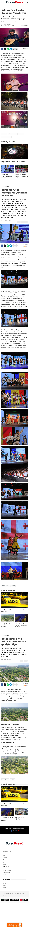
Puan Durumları (6, 877)
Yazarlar (5, 883)
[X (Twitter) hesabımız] (13, 831)
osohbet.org (14, 907)
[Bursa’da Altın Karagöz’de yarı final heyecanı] (7, 169)
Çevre (25, 660)
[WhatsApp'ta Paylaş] (8, 49)
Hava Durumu (6, 874)
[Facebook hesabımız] (11, 831)
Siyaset (4, 864)
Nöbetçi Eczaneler (7, 870)
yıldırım (21, 133)
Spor (4, 862)
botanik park (5, 779)
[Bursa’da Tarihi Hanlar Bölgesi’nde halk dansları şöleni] (21, 169)
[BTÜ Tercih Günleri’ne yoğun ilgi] (21, 811)
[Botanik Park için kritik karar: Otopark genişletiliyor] (7, 617)
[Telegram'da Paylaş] (10, 49)
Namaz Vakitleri (6, 872)
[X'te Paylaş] (5, 49)
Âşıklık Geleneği (13, 133)
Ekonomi (5, 859)
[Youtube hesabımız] (18, 831)
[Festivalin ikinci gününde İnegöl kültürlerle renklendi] (14, 151)
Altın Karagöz (5, 585)
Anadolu (4, 133)
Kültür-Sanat (24, 25)
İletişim (4, 887)
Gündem (5, 857)
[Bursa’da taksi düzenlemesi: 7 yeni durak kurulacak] (14, 600)
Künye (4, 885)
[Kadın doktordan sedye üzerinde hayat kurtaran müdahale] (21, 618)
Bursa (18, 222)
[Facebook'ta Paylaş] (2, 49)
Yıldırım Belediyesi (6, 136)
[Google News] (25, 50)
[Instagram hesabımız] (16, 831)
